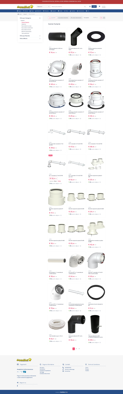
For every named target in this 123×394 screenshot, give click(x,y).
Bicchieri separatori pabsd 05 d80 (76, 240)
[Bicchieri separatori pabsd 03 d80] (96, 197)
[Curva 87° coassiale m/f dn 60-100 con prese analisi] (96, 260)
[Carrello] (99, 6)
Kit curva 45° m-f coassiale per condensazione (56, 305)
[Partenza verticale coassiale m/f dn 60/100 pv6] (96, 100)
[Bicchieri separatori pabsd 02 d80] (76, 197)
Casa (32, 11)
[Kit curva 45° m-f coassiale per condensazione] (57, 292)
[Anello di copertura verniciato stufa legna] (96, 36)
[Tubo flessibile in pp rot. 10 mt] (57, 324)
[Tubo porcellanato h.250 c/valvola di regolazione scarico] (96, 324)
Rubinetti (39, 11)
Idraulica (47, 11)
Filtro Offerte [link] (23, 38)
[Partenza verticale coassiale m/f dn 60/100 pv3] (96, 68)
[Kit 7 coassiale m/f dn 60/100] (57, 164)
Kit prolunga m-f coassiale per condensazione (56, 273)
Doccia (26, 11)
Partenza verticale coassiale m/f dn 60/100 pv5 (76, 112)
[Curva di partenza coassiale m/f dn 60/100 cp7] (76, 68)
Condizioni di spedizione (45, 370)
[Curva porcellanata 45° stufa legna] (76, 36)
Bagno (19, 11)
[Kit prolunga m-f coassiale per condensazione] (57, 260)
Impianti (54, 11)
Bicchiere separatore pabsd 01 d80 (56, 209)
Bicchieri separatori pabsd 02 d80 (76, 208)
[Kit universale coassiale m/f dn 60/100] (57, 132)
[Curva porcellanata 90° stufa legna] (76, 324)
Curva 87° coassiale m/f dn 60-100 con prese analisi (95, 273)
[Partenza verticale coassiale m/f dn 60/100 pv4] (57, 100)
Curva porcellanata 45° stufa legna (75, 49)
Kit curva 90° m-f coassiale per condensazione (76, 273)
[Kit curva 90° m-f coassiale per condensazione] (76, 260)
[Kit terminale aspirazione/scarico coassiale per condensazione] (76, 292)
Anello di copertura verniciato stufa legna (95, 49)
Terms (86, 367)
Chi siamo (42, 367)
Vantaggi (42, 372)
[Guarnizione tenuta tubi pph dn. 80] (96, 292)
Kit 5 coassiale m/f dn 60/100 (75, 143)
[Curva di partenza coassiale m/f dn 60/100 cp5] (57, 68)
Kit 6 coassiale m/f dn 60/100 (95, 143)
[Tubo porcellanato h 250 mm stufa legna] (57, 36)
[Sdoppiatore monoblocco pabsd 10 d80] (96, 229)
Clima (66, 11)
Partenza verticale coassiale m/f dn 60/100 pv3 (96, 81)
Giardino (73, 11)
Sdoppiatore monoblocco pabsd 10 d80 (95, 241)
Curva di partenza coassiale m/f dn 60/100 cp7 (76, 81)
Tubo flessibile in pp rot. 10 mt (56, 336)
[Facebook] (18, 386)
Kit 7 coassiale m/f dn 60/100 (56, 175)
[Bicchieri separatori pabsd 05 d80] (76, 229)
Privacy (87, 369)
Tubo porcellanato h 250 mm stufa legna (55, 49)
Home (20, 14)
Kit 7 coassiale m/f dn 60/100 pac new (75, 176)
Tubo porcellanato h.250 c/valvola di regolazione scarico (95, 336)
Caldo (61, 11)
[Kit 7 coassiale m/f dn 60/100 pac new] (76, 164)
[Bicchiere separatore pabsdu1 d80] (96, 164)
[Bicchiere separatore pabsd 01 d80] (57, 197)
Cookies (87, 370)
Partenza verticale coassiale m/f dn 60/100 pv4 (56, 112)
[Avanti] (97, 18)
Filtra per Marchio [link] (25, 35)
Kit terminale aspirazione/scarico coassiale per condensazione (76, 305)
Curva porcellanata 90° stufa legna (75, 336)
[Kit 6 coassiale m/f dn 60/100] (96, 132)
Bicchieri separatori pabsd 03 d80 (96, 208)
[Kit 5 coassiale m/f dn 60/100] (76, 132)
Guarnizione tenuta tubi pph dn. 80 (95, 305)
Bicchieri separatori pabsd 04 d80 (57, 240)
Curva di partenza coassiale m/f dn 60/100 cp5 (56, 81)
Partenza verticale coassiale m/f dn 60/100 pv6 (96, 112)
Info (88, 11)
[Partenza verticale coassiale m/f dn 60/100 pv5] (76, 100)
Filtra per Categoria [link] (25, 18)
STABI (50, 78)
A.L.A (50, 47)
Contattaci (42, 369)
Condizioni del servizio (45, 373)
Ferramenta (81, 11)
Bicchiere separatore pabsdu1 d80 (95, 176)
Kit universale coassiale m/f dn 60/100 (56, 144)
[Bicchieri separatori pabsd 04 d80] (57, 229)
